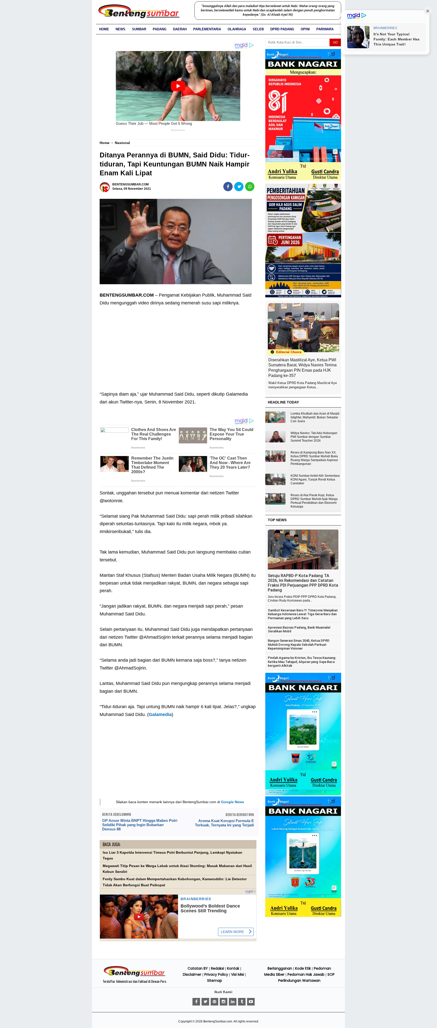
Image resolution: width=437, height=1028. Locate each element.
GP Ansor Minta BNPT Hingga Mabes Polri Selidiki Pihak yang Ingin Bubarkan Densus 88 (139, 824)
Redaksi (217, 968)
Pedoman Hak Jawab (306, 974)
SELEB (258, 29)
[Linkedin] (232, 1002)
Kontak (233, 968)
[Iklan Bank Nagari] (303, 794)
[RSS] (251, 1002)
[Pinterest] (214, 1002)
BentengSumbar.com (217, 1021)
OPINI (305, 29)
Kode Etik (303, 968)
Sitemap (214, 980)
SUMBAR (139, 29)
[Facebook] (196, 1002)
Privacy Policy (216, 974)
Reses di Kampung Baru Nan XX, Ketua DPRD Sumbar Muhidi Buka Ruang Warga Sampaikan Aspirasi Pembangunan (314, 458)
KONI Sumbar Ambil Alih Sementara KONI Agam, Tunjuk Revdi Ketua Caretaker (315, 479)
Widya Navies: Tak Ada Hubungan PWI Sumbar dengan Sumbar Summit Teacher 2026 (314, 436)
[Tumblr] (242, 1002)
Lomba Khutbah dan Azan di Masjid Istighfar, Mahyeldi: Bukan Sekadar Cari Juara (315, 417)
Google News (232, 802)
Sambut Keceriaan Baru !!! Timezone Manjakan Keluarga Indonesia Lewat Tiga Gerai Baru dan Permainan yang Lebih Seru (303, 614)
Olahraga (237, 29)
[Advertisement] (178, 344)
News (120, 29)
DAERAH (180, 29)
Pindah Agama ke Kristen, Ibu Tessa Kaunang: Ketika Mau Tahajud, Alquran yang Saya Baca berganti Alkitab (302, 661)
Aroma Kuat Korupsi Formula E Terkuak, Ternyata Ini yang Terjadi (224, 823)
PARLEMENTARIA (207, 29)
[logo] (134, 975)
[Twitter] (205, 1002)
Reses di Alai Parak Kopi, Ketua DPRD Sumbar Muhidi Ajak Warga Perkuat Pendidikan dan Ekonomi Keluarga (314, 500)
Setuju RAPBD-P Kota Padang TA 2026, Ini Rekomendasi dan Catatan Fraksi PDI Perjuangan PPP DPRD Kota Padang (303, 582)
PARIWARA (325, 29)
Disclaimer (192, 974)
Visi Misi (237, 974)
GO (335, 42)
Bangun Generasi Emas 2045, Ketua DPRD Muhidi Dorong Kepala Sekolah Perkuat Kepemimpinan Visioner (299, 644)
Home (104, 29)
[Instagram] (223, 1002)
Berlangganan (280, 968)
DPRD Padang (282, 29)
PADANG (159, 29)
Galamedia (160, 714)
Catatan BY (198, 968)
